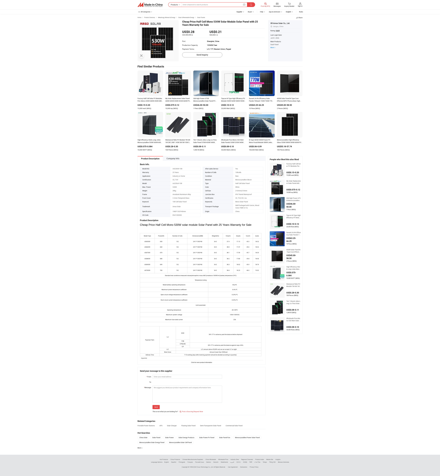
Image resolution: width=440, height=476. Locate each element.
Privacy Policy (254, 467)
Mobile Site (269, 459)
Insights (277, 459)
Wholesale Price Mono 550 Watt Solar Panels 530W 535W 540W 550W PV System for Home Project (293, 319)
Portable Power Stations (146, 425)
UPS (160, 425)
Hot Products (164, 459)
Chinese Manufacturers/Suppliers (192, 459)
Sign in (300, 6)
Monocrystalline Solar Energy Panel (151, 442)
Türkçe (265, 462)
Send (156, 407)
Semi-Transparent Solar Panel (210, 425)
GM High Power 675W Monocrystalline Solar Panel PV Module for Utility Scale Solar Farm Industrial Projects (293, 199)
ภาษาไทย (257, 462)
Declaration (243, 467)
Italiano (208, 462)
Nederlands (224, 462)
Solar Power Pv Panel (206, 437)
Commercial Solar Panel (234, 425)
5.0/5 (278, 31)
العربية (232, 462)
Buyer (250, 12)
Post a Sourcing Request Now (191, 411)
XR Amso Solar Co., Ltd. (280, 23)
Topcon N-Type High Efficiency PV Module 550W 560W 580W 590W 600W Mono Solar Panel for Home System (293, 216)
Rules (301, 12)
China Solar (143, 437)
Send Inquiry (202, 55)
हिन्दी (251, 462)
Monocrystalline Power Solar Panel (247, 437)
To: (150, 382)
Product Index (259, 459)
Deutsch (215, 462)
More (272, 47)
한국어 (238, 462)
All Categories (145, 12)
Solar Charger (172, 425)
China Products (175, 459)
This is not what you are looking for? (165, 411)
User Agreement (233, 467)
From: (148, 377)
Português (182, 462)
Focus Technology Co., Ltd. (205, 467)
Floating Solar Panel (188, 425)
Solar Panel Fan (224, 437)
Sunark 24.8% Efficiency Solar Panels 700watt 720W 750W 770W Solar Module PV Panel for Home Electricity (293, 233)
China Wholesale (210, 459)
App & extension (274, 12)
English (166, 462)
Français (190, 462)
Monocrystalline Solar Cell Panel (180, 442)
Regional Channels (247, 459)
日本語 (245, 462)
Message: (147, 387)
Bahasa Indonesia (283, 462)
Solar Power (169, 437)
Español (173, 462)
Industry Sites (235, 459)
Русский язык (199, 462)
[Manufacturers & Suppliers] (150, 4)
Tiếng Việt (272, 462)
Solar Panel (156, 437)
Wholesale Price (223, 459)
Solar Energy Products (186, 437)
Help (261, 12)
